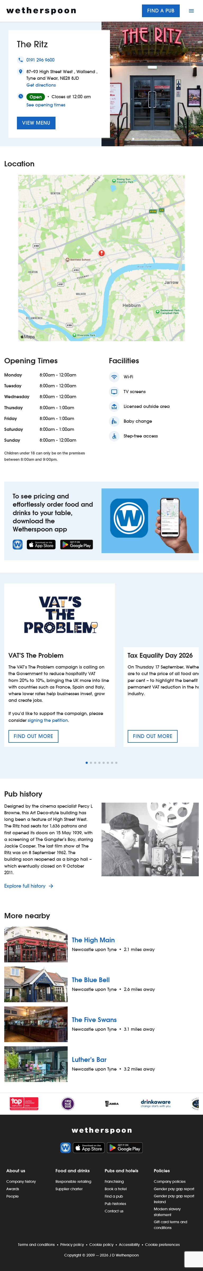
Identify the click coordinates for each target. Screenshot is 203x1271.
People (12, 1196)
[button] (133, 139)
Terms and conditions (36, 1244)
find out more (36, 738)
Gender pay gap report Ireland (174, 1199)
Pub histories (115, 1203)
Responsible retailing (73, 1181)
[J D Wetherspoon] (41, 11)
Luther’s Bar (89, 1060)
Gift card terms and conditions (170, 1225)
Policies (162, 1171)
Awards (12, 1189)
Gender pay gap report (174, 1189)
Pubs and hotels (121, 1171)
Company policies (170, 1181)
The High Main (93, 940)
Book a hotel (116, 1189)
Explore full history (25, 886)
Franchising (114, 1181)
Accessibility (129, 1244)
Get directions (41, 85)
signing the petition (48, 720)
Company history (21, 1181)
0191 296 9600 (40, 60)
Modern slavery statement (167, 1212)
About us (15, 1171)
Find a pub (160, 11)
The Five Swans (94, 1020)
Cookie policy (101, 1244)
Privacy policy (72, 1244)
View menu (36, 123)
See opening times (45, 105)
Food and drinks (73, 1171)
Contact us (114, 1211)
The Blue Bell (91, 980)
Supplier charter (69, 1189)
